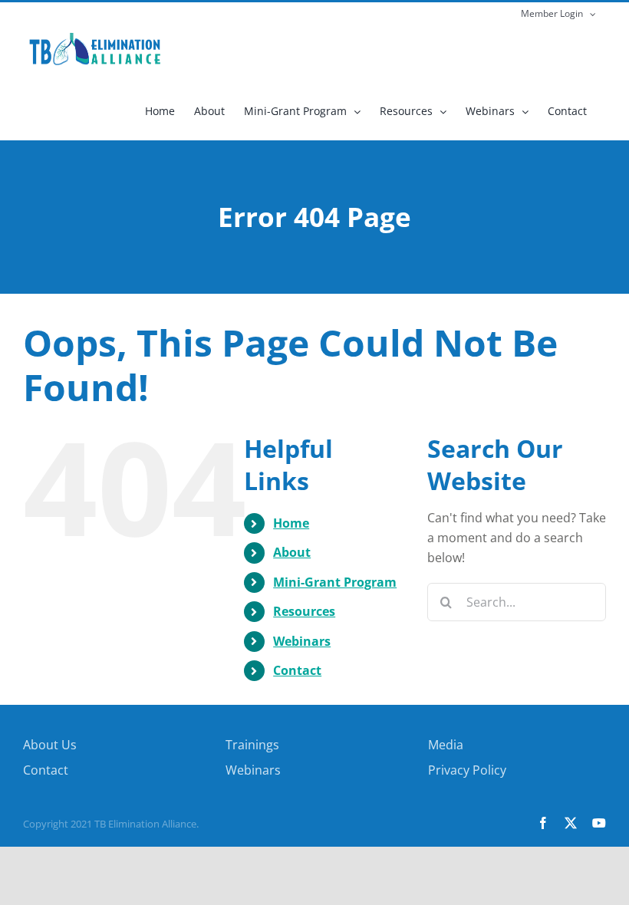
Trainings (252, 744)
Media (445, 744)
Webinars (302, 641)
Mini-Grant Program (335, 582)
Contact (297, 670)
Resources (304, 611)
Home (291, 523)
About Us (50, 744)
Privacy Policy (467, 770)
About (292, 552)
